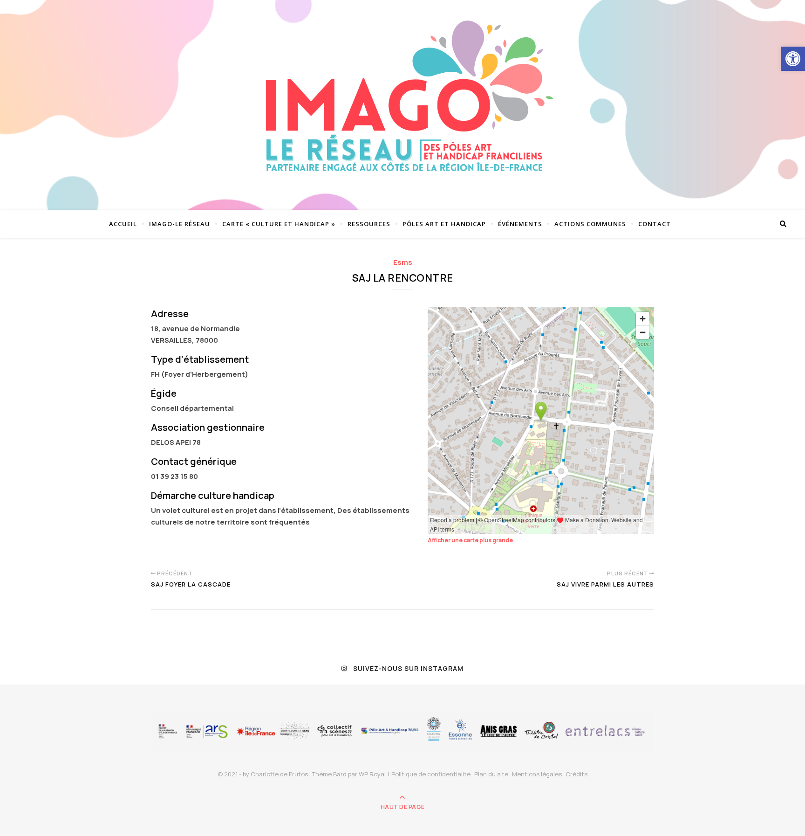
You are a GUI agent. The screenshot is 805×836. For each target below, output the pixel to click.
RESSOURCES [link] (369, 224)
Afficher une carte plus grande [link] (470, 540)
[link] (793, 59)
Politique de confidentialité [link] (431, 774)
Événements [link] (520, 224)
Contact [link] (654, 224)
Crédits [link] (576, 774)
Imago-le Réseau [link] (179, 224)
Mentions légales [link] (537, 774)
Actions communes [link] (590, 224)
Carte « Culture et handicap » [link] (278, 224)
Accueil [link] (123, 224)
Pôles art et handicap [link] (444, 224)
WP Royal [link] (372, 774)
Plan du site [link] (491, 774)
